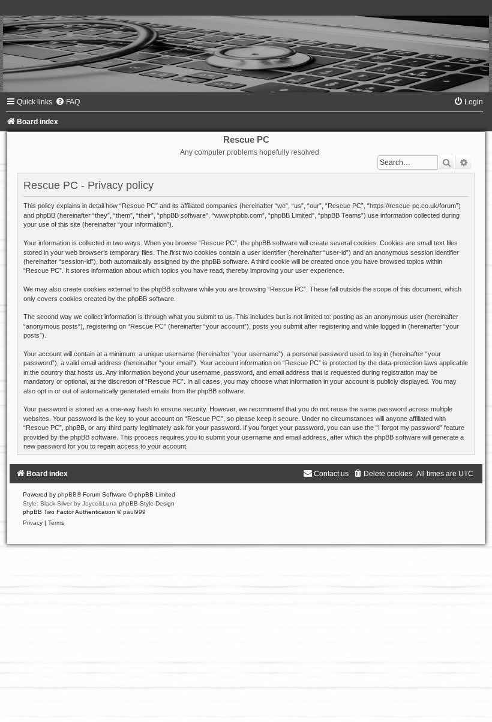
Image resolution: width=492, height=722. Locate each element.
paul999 (134, 512)
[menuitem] (67, 102)
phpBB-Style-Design (147, 503)
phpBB (67, 494)
